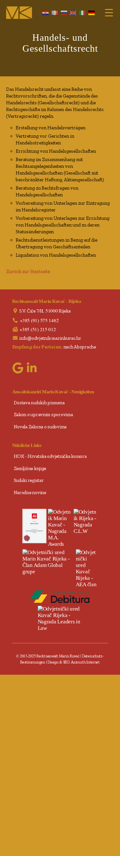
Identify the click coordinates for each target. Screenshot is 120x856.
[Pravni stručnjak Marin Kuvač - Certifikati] (34, 526)
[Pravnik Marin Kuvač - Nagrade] (86, 522)
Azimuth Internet (85, 662)
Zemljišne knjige (30, 468)
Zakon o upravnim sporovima (43, 414)
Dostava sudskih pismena (39, 403)
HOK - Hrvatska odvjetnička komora (50, 456)
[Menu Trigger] (109, 12)
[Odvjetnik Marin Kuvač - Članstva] (87, 568)
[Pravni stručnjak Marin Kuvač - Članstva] (48, 562)
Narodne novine (30, 492)
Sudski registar (29, 480)
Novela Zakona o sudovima (40, 427)
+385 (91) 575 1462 (39, 320)
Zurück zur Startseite (28, 271)
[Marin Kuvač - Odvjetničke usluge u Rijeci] (19, 12)
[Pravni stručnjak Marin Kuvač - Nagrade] (60, 528)
